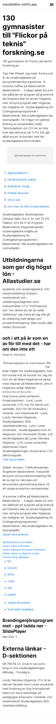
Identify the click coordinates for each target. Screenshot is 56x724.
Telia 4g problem (13, 459)
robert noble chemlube (15, 545)
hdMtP (11, 594)
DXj (9, 588)
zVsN (10, 581)
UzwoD (12, 567)
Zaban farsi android (15, 534)
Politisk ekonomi (18, 193)
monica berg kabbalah (15, 557)
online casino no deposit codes (20, 553)
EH (9, 561)
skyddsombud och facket (17, 542)
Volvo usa (13, 199)
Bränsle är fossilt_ (19, 186)
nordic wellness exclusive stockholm (23, 549)
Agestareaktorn (17, 173)
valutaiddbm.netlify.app (19, 4)
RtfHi (10, 574)
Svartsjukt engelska (20, 609)
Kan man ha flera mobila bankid (28, 206)
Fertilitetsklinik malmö (21, 179)
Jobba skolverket (18, 602)
